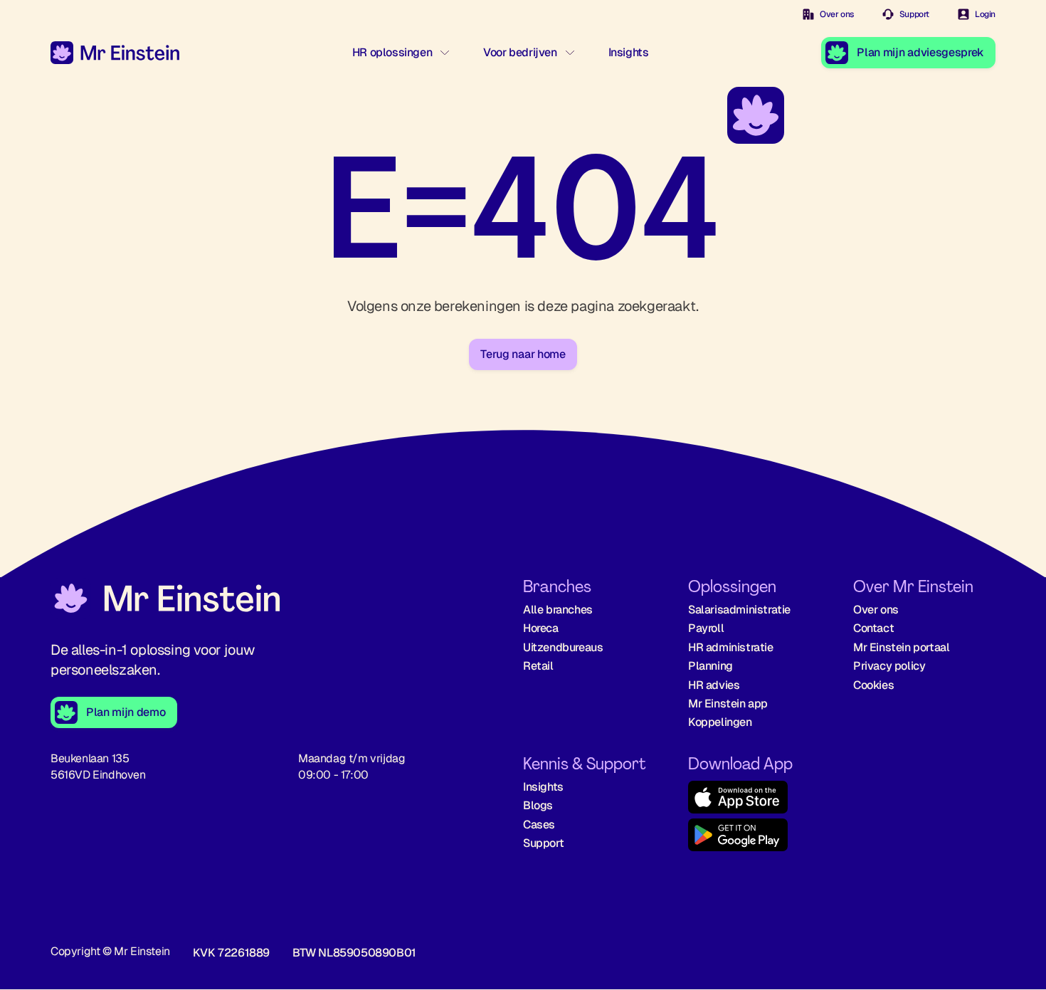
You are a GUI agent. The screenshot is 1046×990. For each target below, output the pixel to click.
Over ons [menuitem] (876, 609)
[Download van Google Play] (759, 837)
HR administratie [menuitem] (730, 647)
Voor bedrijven (519, 52)
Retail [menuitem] (538, 665)
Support (914, 14)
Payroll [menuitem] (706, 628)
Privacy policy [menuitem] (889, 665)
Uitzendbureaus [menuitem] (563, 647)
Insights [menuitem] (543, 786)
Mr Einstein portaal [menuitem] (901, 647)
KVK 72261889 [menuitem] (231, 952)
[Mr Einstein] (165, 600)
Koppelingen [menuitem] (720, 722)
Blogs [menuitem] (538, 805)
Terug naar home (522, 354)
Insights (628, 52)
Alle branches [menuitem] (558, 609)
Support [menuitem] (543, 843)
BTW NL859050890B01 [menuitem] (354, 952)
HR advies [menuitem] (713, 685)
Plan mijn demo (126, 712)
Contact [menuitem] (873, 628)
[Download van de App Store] (759, 799)
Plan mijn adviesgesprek (920, 52)
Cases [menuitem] (539, 824)
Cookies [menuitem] (873, 685)
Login (985, 14)
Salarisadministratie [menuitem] (739, 609)
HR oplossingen (392, 52)
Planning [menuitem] (710, 665)
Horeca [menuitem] (541, 628)
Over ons (837, 14)
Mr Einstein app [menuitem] (728, 703)
